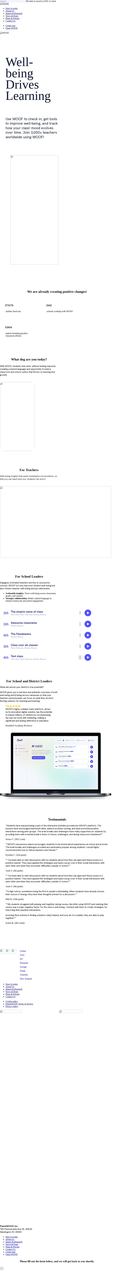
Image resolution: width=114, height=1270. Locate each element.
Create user (10, 1252)
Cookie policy (12, 1001)
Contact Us (10, 996)
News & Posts (12, 991)
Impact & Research (14, 989)
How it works (12, 984)
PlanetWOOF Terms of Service (19, 1004)
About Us (10, 986)
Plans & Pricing (12, 994)
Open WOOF (12, 1254)
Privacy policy (12, 1006)
